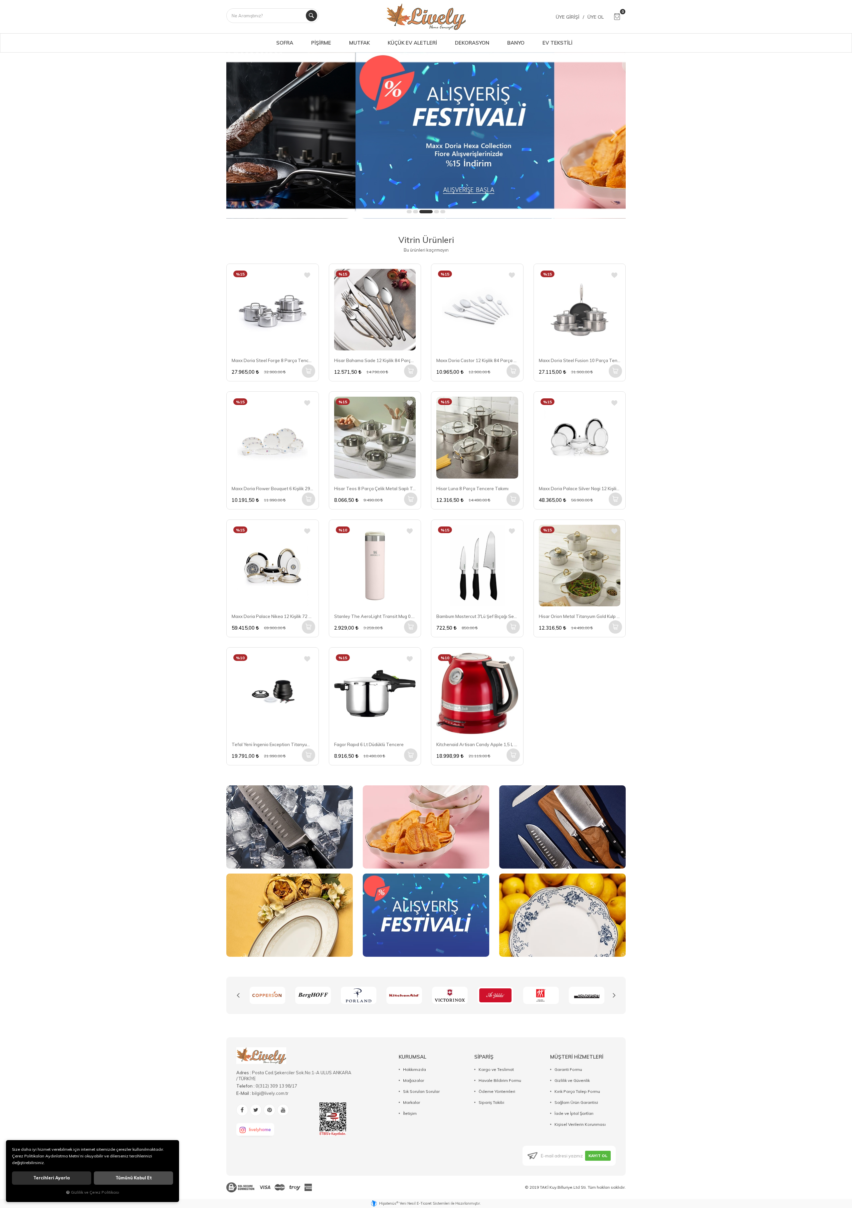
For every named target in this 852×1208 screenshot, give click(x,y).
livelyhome (260, 1129)
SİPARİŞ (484, 1057)
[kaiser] (586, 995)
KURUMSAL (412, 1057)
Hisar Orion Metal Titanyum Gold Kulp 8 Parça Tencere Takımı (580, 616)
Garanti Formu (568, 1069)
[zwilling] (495, 995)
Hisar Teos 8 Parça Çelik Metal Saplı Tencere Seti (375, 488)
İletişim (410, 1113)
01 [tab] (409, 211)
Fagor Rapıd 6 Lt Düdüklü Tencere (369, 744)
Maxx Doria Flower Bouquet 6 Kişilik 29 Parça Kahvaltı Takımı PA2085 (273, 488)
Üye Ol (595, 17)
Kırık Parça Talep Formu (577, 1091)
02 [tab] (415, 211)
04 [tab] (436, 211)
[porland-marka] (313, 995)
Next (614, 995)
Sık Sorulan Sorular (421, 1091)
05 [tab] (442, 211)
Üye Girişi (567, 17)
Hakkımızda (414, 1069)
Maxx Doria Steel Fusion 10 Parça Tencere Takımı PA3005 (580, 360)
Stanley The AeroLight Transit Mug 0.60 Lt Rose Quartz (375, 616)
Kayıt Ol (597, 1155)
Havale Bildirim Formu (500, 1080)
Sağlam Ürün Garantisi (576, 1102)
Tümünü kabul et (133, 1177)
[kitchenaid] (358, 995)
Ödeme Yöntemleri (497, 1091)
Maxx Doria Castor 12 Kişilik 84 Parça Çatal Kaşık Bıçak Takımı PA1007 (477, 360)
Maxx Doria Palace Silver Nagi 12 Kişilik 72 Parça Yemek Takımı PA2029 (580, 488)
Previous (238, 995)
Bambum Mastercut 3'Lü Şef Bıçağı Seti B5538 (477, 616)
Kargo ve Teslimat (496, 1069)
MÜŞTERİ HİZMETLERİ (576, 1057)
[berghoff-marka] (267, 995)
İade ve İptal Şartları (573, 1113)
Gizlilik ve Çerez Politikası (95, 1192)
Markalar (411, 1102)
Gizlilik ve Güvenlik (572, 1080)
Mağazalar (413, 1080)
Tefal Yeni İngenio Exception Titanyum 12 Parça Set (273, 744)
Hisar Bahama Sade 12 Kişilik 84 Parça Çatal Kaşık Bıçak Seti (375, 360)
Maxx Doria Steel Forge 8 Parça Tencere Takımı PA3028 (273, 360)
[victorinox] (404, 995)
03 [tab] (426, 211)
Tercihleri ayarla (51, 1177)
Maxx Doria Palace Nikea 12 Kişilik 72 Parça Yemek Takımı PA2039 (273, 616)
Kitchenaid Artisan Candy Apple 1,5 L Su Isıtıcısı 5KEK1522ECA (477, 744)
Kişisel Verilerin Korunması (580, 1124)
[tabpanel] (426, 135)
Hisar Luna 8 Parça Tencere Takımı (472, 488)
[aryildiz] (450, 995)
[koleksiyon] (541, 995)
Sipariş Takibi (491, 1102)
